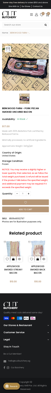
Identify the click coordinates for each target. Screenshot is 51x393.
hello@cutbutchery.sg (19, 360)
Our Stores (26, 6)
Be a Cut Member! (13, 353)
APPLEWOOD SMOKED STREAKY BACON (13, 269)
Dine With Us (14, 6)
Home (5, 32)
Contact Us (37, 6)
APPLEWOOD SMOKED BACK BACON (37, 269)
